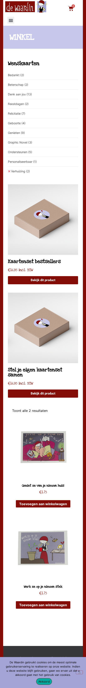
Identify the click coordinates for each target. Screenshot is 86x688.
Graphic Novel (20, 142)
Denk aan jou (20, 94)
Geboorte (16, 123)
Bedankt (16, 75)
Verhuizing (20, 171)
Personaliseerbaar (22, 161)
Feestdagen (18, 104)
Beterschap (18, 84)
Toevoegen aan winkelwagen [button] (43, 504)
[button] (10, 20)
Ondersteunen (20, 152)
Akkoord (44, 681)
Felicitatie (16, 113)
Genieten (16, 133)
